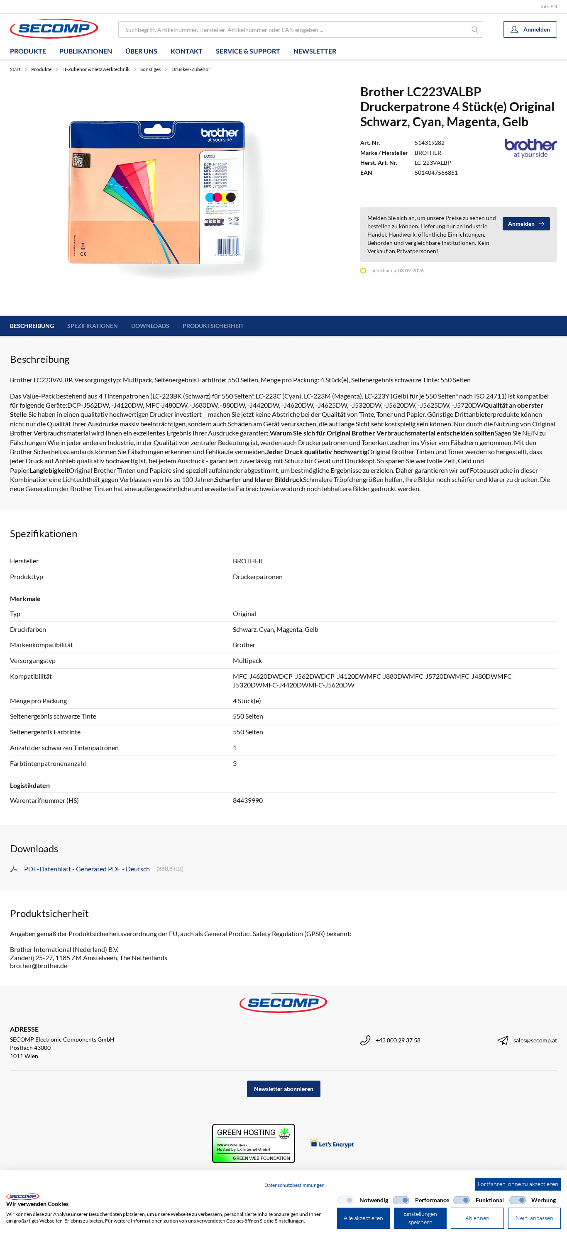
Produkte (28, 51)
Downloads (150, 325)
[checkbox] (345, 1200)
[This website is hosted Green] (253, 1143)
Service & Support (248, 51)
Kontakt (187, 51)
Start (15, 69)
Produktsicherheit (213, 325)
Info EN (548, 6)
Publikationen (85, 51)
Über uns (141, 51)
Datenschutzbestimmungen (294, 1185)
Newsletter (314, 51)
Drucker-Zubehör (190, 69)
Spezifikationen (92, 325)
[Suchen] (475, 29)
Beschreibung (32, 325)
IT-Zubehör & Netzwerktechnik (96, 69)
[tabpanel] (157, 195)
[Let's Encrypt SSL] (331, 1143)
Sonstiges (150, 69)
